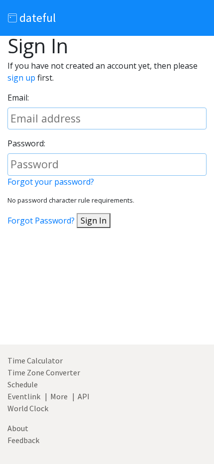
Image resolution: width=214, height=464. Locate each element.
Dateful (36, 17)
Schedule (22, 384)
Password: (26, 143)
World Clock (27, 408)
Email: (18, 97)
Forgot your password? (50, 181)
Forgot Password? (41, 220)
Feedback (23, 440)
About (17, 428)
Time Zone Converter (43, 372)
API (84, 396)
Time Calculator (35, 360)
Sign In (94, 220)
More (59, 396)
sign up (21, 77)
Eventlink (23, 396)
